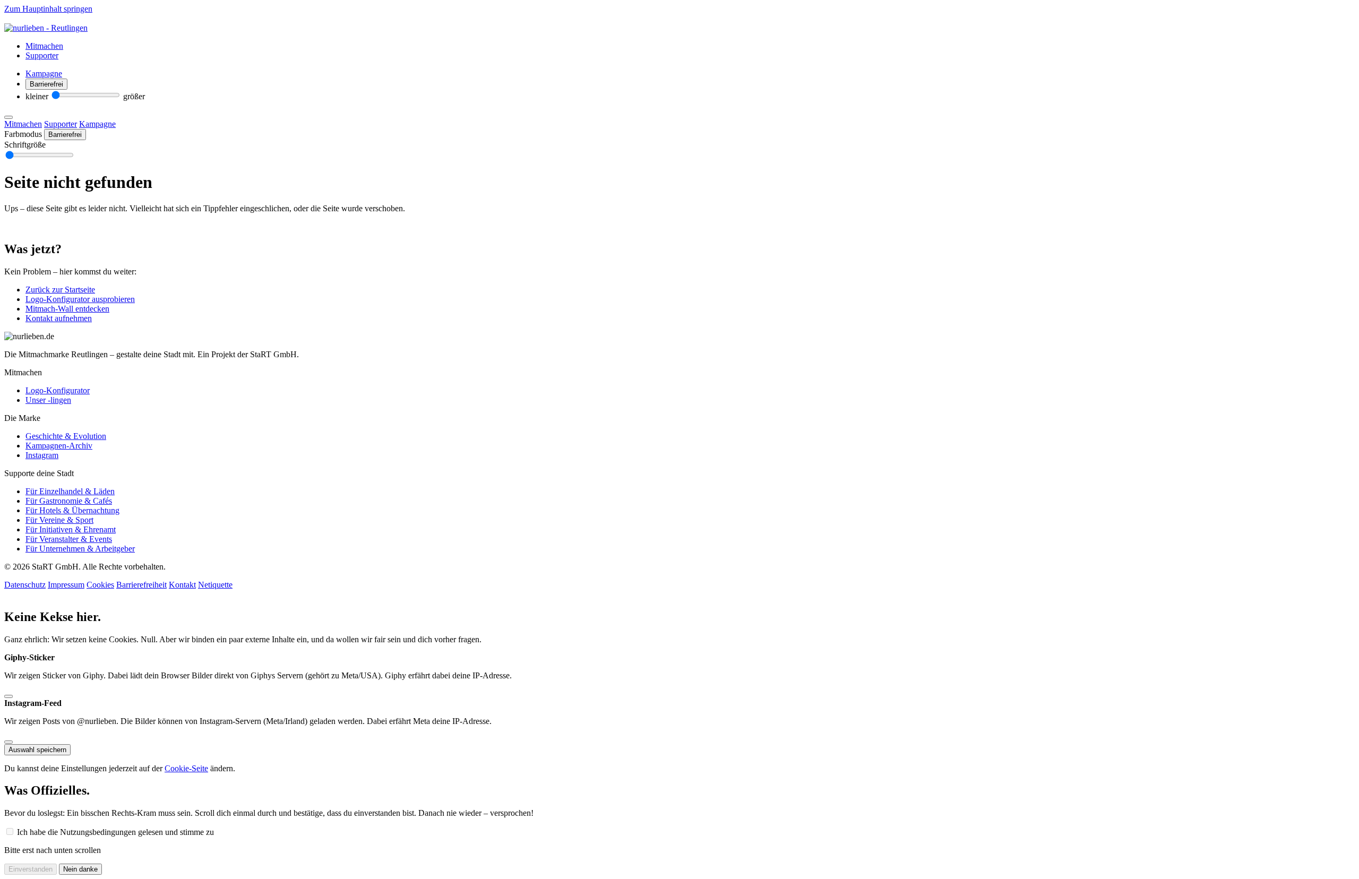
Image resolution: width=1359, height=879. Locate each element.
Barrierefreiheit (141, 584)
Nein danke (80, 869)
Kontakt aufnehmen (58, 318)
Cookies (100, 584)
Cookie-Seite (186, 768)
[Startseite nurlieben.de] (46, 27)
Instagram (41, 455)
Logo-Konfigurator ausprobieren (80, 299)
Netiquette (215, 584)
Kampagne (43, 73)
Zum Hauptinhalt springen (48, 8)
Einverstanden (30, 869)
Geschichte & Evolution (65, 436)
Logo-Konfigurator (57, 390)
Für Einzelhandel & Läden (70, 491)
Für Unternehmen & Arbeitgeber (80, 548)
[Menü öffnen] (8, 117)
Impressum (66, 584)
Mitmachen (44, 45)
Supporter (41, 55)
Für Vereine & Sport (59, 519)
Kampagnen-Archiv (58, 445)
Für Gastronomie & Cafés (68, 500)
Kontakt (182, 584)
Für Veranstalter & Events (68, 539)
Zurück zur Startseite (60, 289)
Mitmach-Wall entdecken (67, 308)
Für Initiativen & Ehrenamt (70, 529)
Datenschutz (25, 584)
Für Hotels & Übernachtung (72, 510)
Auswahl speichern (37, 750)
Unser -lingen (48, 399)
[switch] (46, 84)
